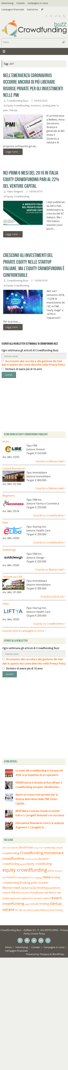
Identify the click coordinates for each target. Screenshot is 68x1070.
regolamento (15, 898)
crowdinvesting (31, 859)
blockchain (26, 847)
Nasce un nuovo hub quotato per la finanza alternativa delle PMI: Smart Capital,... (36, 799)
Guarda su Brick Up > (53, 596)
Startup (13, 110)
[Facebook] (46, 15)
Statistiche (32, 9)
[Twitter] (55, 15)
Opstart (25, 888)
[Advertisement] (34, 719)
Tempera (44, 954)
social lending (40, 904)
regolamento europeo (32, 898)
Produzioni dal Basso (43, 892)
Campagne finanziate (12, 9)
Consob (59, 848)
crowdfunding (10, 853)
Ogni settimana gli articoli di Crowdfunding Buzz (30, 350)
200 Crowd (6, 848)
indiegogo (38, 878)
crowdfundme (13, 858)
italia (47, 876)
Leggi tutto (12, 151)
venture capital (33, 910)
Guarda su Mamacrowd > (51, 461)
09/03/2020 (40, 100)
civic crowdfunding (47, 848)
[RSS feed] (64, 15)
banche (15, 848)
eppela (22, 864)
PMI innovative (23, 892)
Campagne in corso (38, 3)
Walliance (44, 910)
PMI (13, 892)
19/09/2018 (40, 280)
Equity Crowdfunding (17, 105)
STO (16, 910)
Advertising (7, 3)
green (26, 877)
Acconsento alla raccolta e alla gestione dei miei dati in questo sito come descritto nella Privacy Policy (33, 362)
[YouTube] (51, 15)
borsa (36, 848)
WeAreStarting (56, 910)
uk (20, 910)
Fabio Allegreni (15, 191)
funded (19, 877)
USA (24, 910)
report (46, 898)
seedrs (27, 904)
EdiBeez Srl (29, 930)
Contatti (20, 3)
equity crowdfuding (39, 864)
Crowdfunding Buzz (17, 100)
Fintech (11, 877)
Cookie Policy (37, 933)
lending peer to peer (34, 882)
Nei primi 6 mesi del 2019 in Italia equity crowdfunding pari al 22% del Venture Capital (31, 179)
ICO (31, 877)
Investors (35, 105)
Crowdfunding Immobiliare (41, 852)
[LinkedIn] (60, 15)
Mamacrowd (11, 888)
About (8, 947)
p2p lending (39, 888)
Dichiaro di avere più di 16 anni (23, 369)
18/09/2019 (35, 191)
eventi (51, 870)
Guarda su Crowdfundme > (49, 515)
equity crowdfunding (24, 870)
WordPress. (58, 954)
